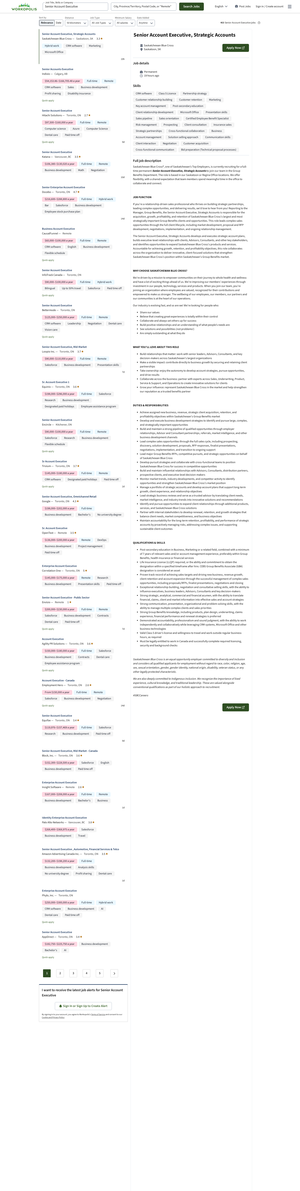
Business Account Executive (58, 229)
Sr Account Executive (54, 461)
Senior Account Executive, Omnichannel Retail (69, 496)
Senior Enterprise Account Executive (63, 187)
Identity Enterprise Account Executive (64, 817)
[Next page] (114, 973)
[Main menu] (290, 7)
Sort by (42, 17)
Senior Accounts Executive (57, 69)
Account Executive (53, 639)
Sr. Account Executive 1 (55, 382)
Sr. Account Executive (54, 528)
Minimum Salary (123, 17)
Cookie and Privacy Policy (53, 1017)
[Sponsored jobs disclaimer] (259, 23)
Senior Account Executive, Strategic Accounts (68, 34)
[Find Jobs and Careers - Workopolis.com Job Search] (24, 6)
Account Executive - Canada (58, 680)
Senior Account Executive (57, 110)
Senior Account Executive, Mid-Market (64, 347)
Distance (69, 17)
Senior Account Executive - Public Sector (66, 597)
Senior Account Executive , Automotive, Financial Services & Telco (80, 849)
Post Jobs (245, 6)
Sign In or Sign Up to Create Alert (85, 1006)
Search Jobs (191, 6)
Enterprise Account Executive (59, 566)
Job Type (95, 17)
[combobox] (75, 7)
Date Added (143, 17)
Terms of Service (98, 1014)
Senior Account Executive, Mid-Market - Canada (70, 751)
